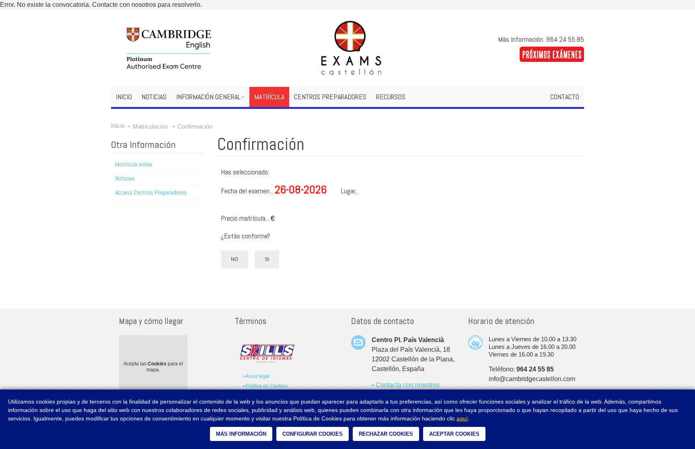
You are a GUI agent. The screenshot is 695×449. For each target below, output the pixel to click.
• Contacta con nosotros (406, 384)
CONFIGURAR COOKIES (312, 434)
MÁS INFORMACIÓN (241, 434)
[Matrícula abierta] (552, 51)
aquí (462, 418)
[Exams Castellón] (347, 48)
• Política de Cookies (265, 386)
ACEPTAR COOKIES (454, 434)
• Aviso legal (256, 376)
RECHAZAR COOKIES (386, 434)
